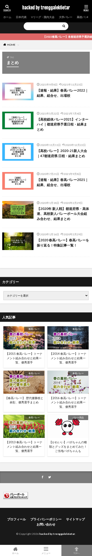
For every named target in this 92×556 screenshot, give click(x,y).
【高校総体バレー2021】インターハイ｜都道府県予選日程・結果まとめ (62, 124)
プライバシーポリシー (46, 519)
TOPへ (76, 553)
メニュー (46, 553)
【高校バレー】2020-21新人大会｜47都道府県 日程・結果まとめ (62, 153)
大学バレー (65, 17)
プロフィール (16, 519)
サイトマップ (75, 519)
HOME (11, 44)
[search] (63, 26)
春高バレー (34, 329)
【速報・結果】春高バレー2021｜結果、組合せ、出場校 (62, 182)
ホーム (7, 17)
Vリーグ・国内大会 (42, 17)
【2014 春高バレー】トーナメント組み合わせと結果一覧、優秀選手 (68, 358)
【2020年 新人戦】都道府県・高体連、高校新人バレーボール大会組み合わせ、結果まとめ (63, 214)
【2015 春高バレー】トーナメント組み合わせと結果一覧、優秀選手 (24, 358)
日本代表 (21, 17)
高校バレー (83, 17)
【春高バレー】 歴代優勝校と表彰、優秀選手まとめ (24, 400)
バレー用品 (78, 417)
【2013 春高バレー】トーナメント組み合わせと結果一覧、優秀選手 (24, 446)
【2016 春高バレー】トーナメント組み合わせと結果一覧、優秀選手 (68, 402)
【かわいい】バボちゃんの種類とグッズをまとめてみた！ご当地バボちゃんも (68, 446)
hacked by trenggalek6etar (46, 8)
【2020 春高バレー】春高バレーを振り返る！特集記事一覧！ (63, 242)
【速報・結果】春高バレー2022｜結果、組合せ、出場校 (62, 92)
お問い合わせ (46, 524)
